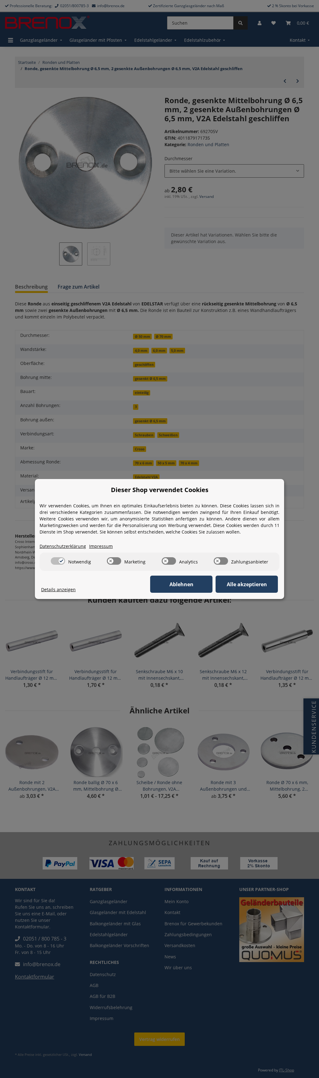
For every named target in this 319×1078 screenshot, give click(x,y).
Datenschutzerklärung (63, 546)
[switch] (58, 561)
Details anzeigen (58, 589)
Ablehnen (181, 584)
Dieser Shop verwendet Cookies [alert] (159, 490)
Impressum (101, 546)
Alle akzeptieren (247, 584)
